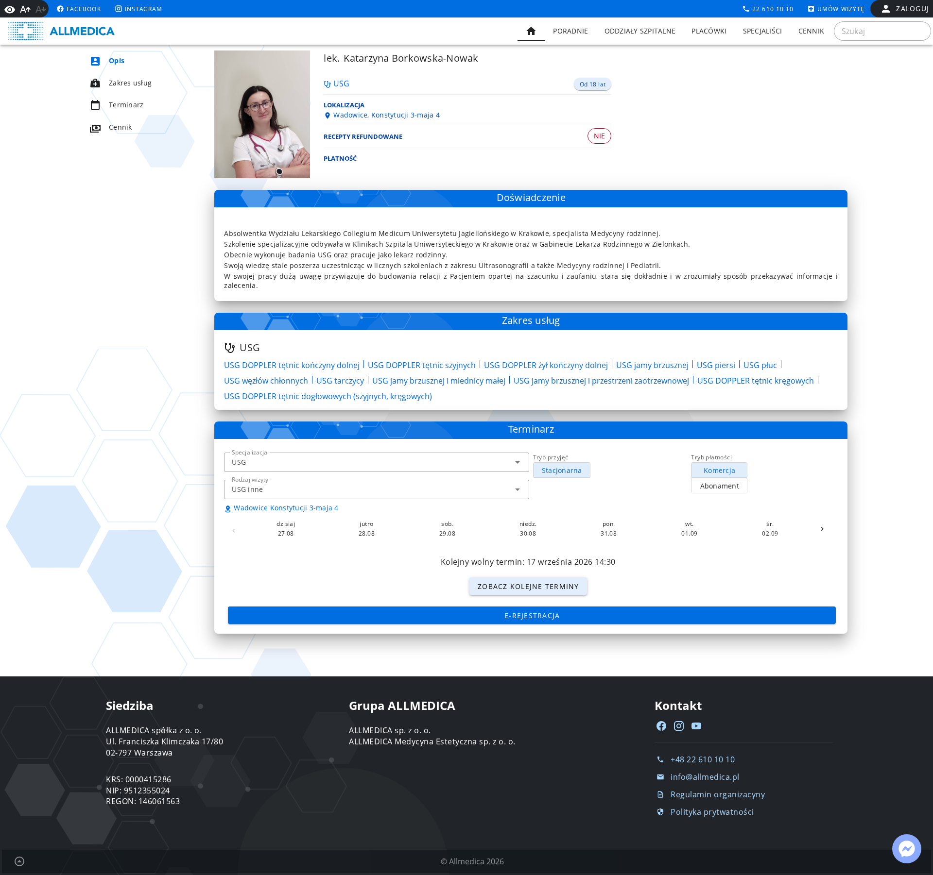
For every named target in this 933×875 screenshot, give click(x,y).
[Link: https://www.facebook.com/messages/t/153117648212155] (906, 848)
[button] (517, 462)
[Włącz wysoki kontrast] (10, 9)
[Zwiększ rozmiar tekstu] (25, 9)
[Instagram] (679, 726)
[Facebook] (661, 726)
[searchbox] (882, 31)
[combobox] (376, 462)
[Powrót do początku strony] (19, 861)
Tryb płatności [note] (711, 457)
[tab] (531, 31)
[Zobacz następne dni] (822, 528)
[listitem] (134, 61)
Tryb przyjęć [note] (551, 457)
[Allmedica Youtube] (696, 726)
